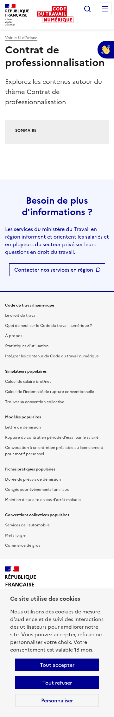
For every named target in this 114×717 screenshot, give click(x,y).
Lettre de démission (23, 427)
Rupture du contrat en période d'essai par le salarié (51, 437)
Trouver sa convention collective (34, 402)
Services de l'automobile (27, 525)
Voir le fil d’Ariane (21, 38)
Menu (105, 9)
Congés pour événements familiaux (37, 489)
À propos (13, 336)
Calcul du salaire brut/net (28, 381)
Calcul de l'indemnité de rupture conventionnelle (49, 392)
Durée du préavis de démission (33, 479)
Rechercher (87, 9)
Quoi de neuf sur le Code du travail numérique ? (48, 325)
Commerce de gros (22, 545)
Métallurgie (15, 535)
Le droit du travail (21, 315)
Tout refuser (57, 683)
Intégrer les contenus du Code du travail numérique (52, 356)
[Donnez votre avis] (106, 49)
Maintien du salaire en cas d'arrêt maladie (43, 500)
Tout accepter (57, 665)
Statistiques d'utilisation (26, 346)
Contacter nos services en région (53, 270)
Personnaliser (57, 700)
